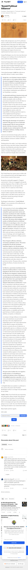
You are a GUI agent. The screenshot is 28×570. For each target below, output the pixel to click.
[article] (14, 507)
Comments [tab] (4, 444)
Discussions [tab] (11, 498)
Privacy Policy (15, 553)
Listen (25, 16)
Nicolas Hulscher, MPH (12, 510)
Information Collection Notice (18, 552)
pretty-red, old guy (8, 479)
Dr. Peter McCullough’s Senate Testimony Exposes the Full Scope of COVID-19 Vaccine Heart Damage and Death (10, 508)
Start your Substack (10, 563)
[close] (24, 521)
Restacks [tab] (10, 444)
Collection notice (14, 560)
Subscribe (20, 1)
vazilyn (5, 457)
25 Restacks (17, 425)
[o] (24, 504)
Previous (5, 435)
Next (23, 435)
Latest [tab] (6, 498)
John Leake (6, 15)
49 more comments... (5, 492)
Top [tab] (2, 498)
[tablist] (7, 444)
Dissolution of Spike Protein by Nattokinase (10, 516)
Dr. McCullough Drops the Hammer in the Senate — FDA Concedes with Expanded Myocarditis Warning (9, 504)
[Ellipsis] (26, 457)
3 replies (7, 474)
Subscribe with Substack (15, 548)
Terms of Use (21, 551)
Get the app (20, 563)
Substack (7, 567)
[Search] (25, 498)
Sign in (25, 1)
